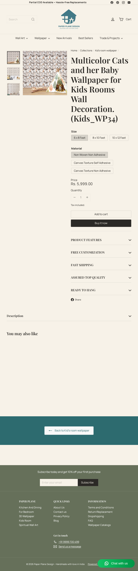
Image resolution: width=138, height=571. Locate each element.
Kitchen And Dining (30, 507)
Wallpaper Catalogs (99, 525)
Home (74, 50)
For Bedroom (26, 512)
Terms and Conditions (101, 507)
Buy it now (101, 223)
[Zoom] (45, 73)
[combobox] (22, 19)
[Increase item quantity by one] (87, 197)
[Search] (33, 19)
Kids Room (25, 520)
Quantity (76, 190)
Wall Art (20, 38)
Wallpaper (40, 38)
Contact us (60, 512)
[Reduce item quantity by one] (74, 197)
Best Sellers (85, 38)
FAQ (90, 520)
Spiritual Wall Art (28, 525)
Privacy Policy (62, 516)
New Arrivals (64, 38)
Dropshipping (96, 516)
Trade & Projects (110, 38)
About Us (59, 507)
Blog (56, 520)
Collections (86, 50)
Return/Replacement (100, 512)
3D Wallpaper (26, 516)
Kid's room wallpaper (106, 50)
